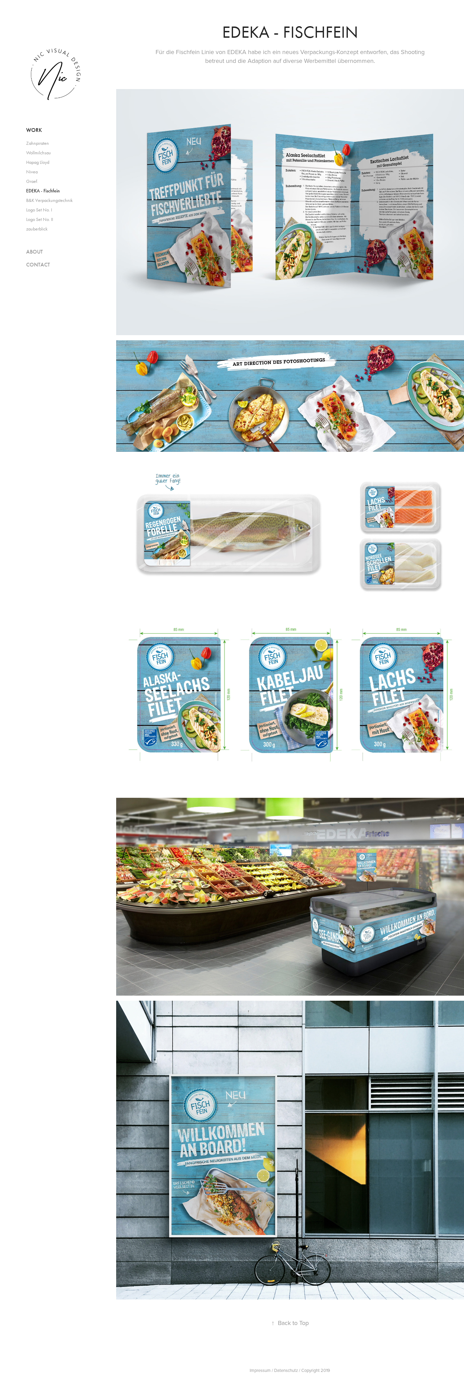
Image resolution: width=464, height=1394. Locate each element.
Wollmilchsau (38, 153)
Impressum (260, 1370)
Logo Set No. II (39, 219)
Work (34, 130)
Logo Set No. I (39, 210)
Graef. (32, 181)
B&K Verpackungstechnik (49, 200)
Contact (38, 264)
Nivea (32, 172)
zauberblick (37, 229)
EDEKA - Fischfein (43, 191)
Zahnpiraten (37, 143)
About (34, 251)
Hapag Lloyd (37, 162)
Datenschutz (286, 1370)
